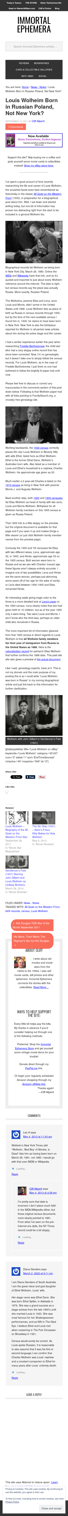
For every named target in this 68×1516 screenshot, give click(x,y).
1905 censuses (54, 498)
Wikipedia (22, 275)
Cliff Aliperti (35, 1188)
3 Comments (15, 127)
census (25, 911)
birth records (12, 911)
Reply (15, 1174)
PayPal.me (31, 1068)
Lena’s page (49, 601)
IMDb (8, 275)
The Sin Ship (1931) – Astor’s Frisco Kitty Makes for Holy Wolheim (43, 831)
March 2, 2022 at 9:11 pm (38, 1273)
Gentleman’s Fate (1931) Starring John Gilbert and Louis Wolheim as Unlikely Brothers (15, 878)
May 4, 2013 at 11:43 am (37, 1136)
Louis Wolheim (39, 911)
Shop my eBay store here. (39, 165)
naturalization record (17, 651)
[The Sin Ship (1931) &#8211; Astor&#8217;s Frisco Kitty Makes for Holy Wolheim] (43, 817)
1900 (36, 498)
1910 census (12, 485)
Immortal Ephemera (34, 24)
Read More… (41, 987)
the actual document (48, 659)
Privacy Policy (12, 1501)
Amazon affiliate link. (34, 1084)
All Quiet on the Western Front (42, 907)
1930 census (41, 447)
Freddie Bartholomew (32, 346)
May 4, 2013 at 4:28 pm (43, 1192)
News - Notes (31, 903)
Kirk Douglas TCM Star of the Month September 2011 (31, 925)
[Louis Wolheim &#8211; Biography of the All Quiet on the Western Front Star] (17, 817)
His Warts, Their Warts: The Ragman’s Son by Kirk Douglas (31, 941)
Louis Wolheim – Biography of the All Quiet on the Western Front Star (16, 831)
